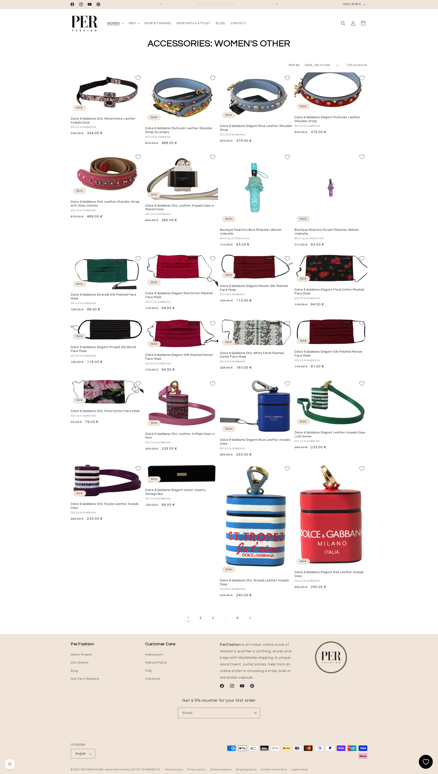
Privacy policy (197, 769)
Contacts (152, 678)
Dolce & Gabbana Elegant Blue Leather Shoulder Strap (256, 128)
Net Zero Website (85, 678)
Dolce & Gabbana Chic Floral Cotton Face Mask (105, 411)
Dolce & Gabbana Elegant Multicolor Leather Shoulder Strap (327, 119)
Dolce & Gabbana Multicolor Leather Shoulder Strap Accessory (179, 130)
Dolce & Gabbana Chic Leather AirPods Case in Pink (179, 436)
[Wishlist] (426, 762)
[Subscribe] (255, 713)
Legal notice (300, 769)
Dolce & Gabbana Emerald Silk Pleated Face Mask (103, 296)
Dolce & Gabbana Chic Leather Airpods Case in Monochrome (179, 207)
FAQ (148, 670)
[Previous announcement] (161, 4)
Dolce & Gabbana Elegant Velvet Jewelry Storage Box (175, 492)
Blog (74, 670)
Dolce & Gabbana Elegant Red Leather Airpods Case (329, 574)
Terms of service (221, 769)
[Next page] (250, 618)
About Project (81, 654)
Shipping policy (246, 769)
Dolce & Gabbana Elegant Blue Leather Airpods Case (255, 442)
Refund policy (174, 769)
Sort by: (294, 65)
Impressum (154, 654)
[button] (115, 23)
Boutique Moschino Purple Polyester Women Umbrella (327, 231)
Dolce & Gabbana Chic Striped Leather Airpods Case (254, 582)
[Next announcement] (277, 4)
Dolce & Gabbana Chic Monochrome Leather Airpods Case (103, 120)
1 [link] (188, 618)
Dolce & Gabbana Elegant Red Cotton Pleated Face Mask (179, 295)
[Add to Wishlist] (138, 77)
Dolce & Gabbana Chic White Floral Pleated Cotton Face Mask (252, 355)
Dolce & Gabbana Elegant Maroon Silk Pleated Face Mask (254, 287)
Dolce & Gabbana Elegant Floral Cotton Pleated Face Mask (329, 291)
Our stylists (79, 662)
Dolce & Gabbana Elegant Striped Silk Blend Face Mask (103, 349)
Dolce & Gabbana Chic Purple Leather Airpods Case (104, 506)
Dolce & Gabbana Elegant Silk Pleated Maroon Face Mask (179, 357)
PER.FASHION (89, 770)
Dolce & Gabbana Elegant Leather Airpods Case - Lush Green (331, 434)
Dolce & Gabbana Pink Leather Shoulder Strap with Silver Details (105, 203)
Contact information (274, 769)
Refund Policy (156, 662)
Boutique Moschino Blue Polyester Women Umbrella (251, 231)
